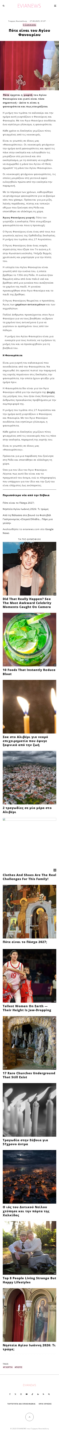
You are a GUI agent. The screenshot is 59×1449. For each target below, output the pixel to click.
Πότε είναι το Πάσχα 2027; (19, 502)
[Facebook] (9, 1394)
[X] (15, 1394)
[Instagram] (21, 1394)
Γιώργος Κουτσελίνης (17, 21)
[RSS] (43, 1394)
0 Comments (29, 25)
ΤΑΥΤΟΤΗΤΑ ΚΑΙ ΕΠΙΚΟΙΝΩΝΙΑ (21, 1404)
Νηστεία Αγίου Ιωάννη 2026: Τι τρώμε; (26, 509)
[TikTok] (32, 1394)
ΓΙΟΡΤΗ (8, 1367)
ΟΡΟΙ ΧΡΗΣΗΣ (45, 1404)
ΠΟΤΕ (19, 1367)
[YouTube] (27, 1394)
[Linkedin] (38, 1394)
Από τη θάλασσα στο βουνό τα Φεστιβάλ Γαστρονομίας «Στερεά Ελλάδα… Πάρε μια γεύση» (28, 519)
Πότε (6, 94)
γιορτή (28, 94)
